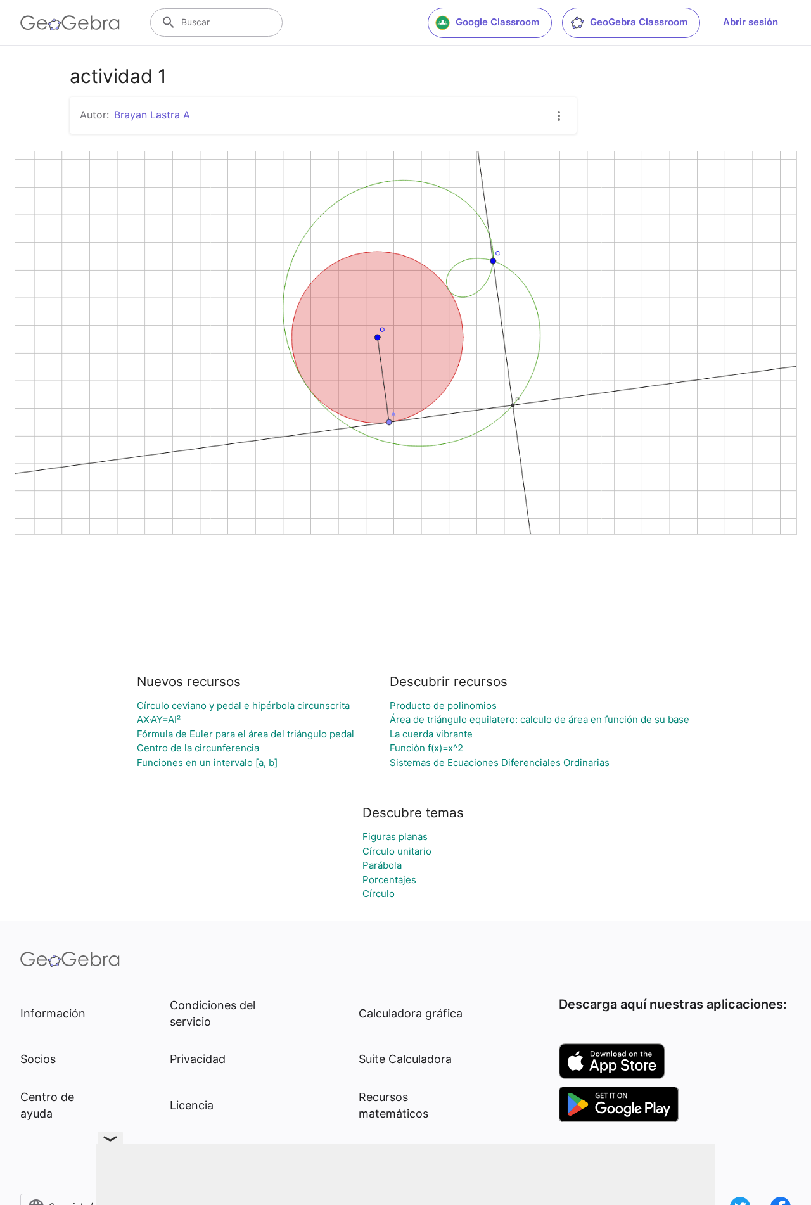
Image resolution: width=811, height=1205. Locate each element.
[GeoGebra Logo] (70, 22)
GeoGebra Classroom (638, 22)
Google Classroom (497, 22)
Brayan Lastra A (152, 114)
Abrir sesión (750, 22)
